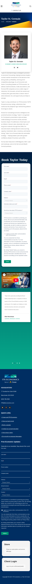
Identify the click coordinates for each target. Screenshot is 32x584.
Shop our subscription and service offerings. (15, 550)
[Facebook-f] (6, 407)
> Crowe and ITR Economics (9, 417)
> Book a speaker (6, 425)
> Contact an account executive (9, 428)
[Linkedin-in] (10, 407)
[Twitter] (2, 407)
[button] (12, 363)
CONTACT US (17, 10)
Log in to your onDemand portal (15, 566)
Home (2, 21)
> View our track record (7, 421)
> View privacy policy (7, 432)
